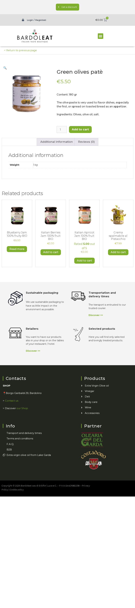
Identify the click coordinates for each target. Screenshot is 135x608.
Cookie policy (17, 489)
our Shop (22, 408)
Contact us (11, 400)
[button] (100, 36)
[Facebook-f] (107, 485)
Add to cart (80, 129)
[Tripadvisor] (122, 485)
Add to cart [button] (50, 252)
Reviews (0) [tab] (86, 141)
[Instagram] (114, 485)
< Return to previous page (20, 50)
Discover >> (96, 315)
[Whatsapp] (129, 485)
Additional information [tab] (56, 141)
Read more (16, 249)
